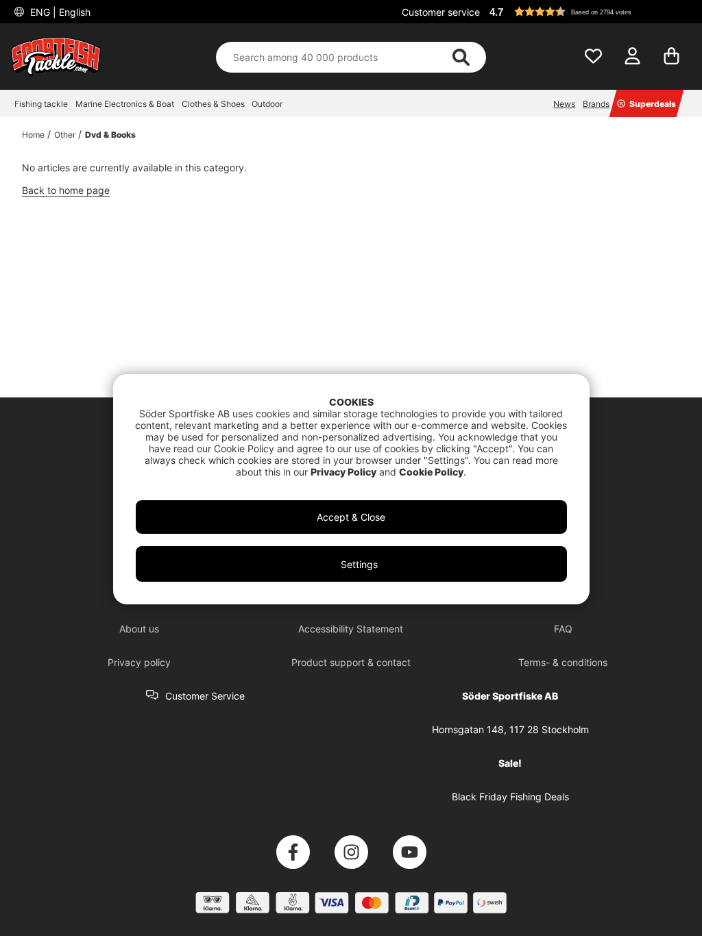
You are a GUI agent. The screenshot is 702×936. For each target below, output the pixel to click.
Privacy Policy (343, 472)
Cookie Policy (431, 472)
